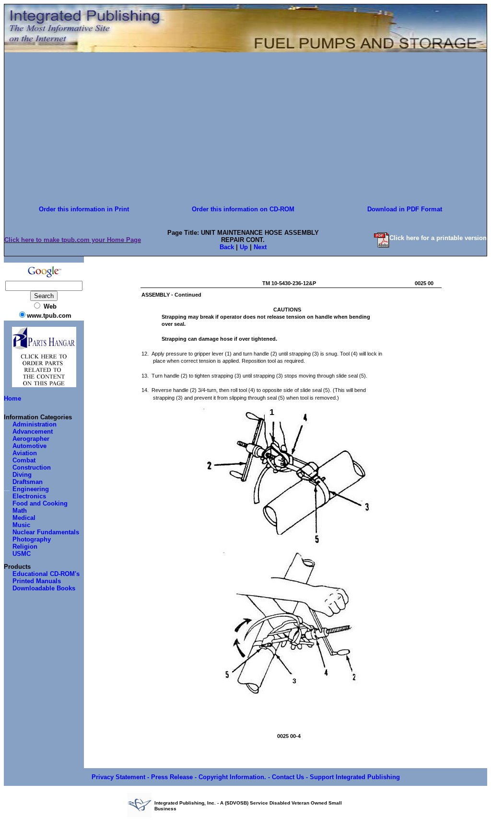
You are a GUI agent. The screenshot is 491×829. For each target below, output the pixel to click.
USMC (21, 553)
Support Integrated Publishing (355, 777)
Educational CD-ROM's (46, 573)
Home (12, 398)
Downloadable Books (43, 588)
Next (260, 247)
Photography (31, 539)
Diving (22, 474)
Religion (24, 546)
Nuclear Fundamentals (45, 532)
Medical (23, 517)
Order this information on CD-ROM (243, 209)
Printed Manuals (36, 581)
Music (21, 525)
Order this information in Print (84, 209)
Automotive (29, 445)
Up (244, 247)
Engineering (30, 489)
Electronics (29, 496)
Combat (23, 460)
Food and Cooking (40, 503)
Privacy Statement (118, 777)
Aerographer (30, 438)
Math (19, 510)
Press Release (172, 777)
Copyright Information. (232, 777)
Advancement (32, 431)
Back (227, 247)
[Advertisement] (245, 128)
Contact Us (288, 777)
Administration (34, 424)
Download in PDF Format (404, 209)
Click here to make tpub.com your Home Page (72, 239)
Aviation (24, 453)
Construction (31, 467)
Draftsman (27, 481)
